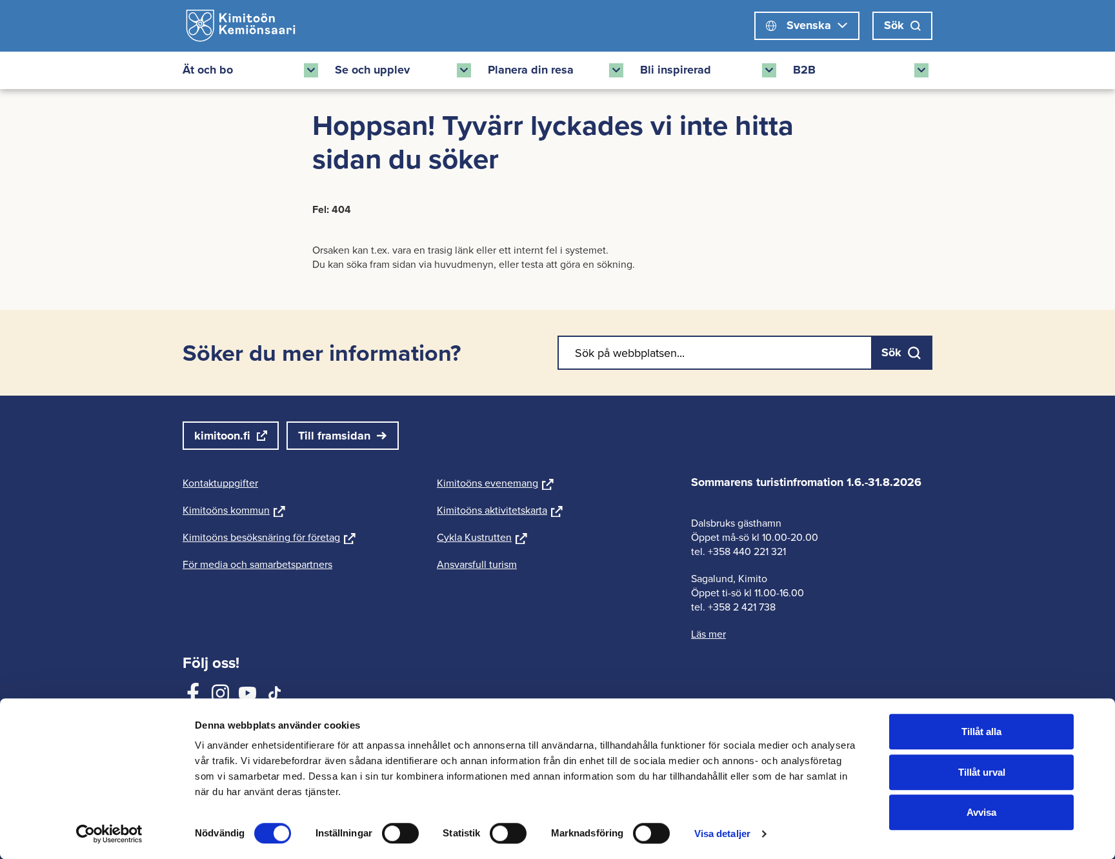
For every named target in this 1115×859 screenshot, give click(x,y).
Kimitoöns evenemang (495, 483)
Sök (894, 25)
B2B (804, 69)
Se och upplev (372, 69)
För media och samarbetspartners (257, 564)
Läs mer (708, 634)
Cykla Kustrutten (482, 537)
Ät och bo (208, 69)
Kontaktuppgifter (220, 483)
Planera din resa (531, 69)
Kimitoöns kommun (234, 510)
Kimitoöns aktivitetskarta (500, 510)
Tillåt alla (981, 731)
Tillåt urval (981, 772)
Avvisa (981, 812)
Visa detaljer (722, 833)
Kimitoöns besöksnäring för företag (269, 537)
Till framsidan (334, 435)
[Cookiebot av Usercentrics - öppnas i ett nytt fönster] (109, 834)
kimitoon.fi (222, 435)
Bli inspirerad (675, 69)
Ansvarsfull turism (477, 564)
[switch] (400, 833)
